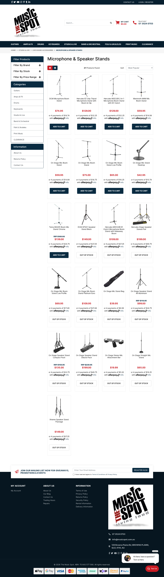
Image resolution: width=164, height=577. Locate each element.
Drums (16, 103)
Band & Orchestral (21, 121)
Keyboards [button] (54, 44)
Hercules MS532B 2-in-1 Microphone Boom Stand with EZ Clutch (114, 100)
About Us (17, 153)
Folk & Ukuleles (20, 127)
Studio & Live (19, 115)
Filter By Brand (22, 65)
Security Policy (82, 500)
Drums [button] (40, 44)
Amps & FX (18, 97)
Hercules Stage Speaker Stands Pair (141, 228)
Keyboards (18, 109)
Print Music (18, 133)
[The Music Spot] (27, 22)
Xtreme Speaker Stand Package (59, 420)
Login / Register (146, 2)
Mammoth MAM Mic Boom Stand (141, 99)
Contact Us (18, 165)
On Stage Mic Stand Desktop (141, 164)
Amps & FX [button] (28, 44)
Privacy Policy (112, 474)
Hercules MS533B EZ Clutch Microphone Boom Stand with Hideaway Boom (113, 230)
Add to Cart (59, 126)
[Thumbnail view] (50, 68)
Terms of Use (81, 491)
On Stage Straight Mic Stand (141, 356)
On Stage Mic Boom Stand (59, 164)
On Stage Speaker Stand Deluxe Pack (86, 356)
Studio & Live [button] (70, 44)
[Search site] (111, 23)
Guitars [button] (15, 44)
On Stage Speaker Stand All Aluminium (141, 292)
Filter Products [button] (22, 59)
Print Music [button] (131, 44)
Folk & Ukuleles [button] (113, 44)
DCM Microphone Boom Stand (59, 99)
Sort (122, 68)
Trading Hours (49, 500)
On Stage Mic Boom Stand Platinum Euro (86, 292)
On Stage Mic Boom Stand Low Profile (114, 164)
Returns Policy (20, 159)
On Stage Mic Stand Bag (114, 291)
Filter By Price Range (25, 77)
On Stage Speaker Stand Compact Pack (59, 356)
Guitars (17, 90)
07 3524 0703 (146, 23)
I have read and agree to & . (96, 474)
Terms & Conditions (99, 474)
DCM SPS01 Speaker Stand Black (86, 228)
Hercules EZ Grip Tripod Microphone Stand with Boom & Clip (86, 100)
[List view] (55, 68)
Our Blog (47, 494)
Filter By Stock (22, 71)
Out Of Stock (86, 255)
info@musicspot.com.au (123, 539)
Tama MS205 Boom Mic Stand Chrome (59, 228)
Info (67, 118)
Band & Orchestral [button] (90, 44)
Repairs (46, 503)
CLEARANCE (19, 140)
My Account (16, 491)
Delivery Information (84, 506)
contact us (128, 2)
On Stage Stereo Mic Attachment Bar (114, 356)
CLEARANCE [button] (147, 44)
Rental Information (83, 503)
